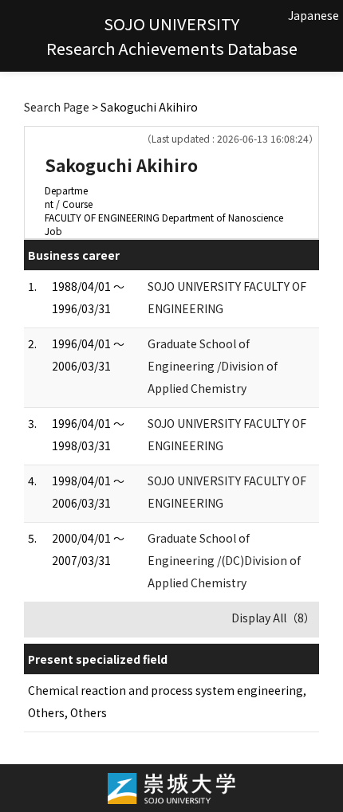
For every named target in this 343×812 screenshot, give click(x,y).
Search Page (56, 107)
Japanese (313, 15)
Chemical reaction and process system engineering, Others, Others (167, 701)
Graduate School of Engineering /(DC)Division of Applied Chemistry (224, 560)
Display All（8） (273, 618)
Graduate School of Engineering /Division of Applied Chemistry (213, 365)
